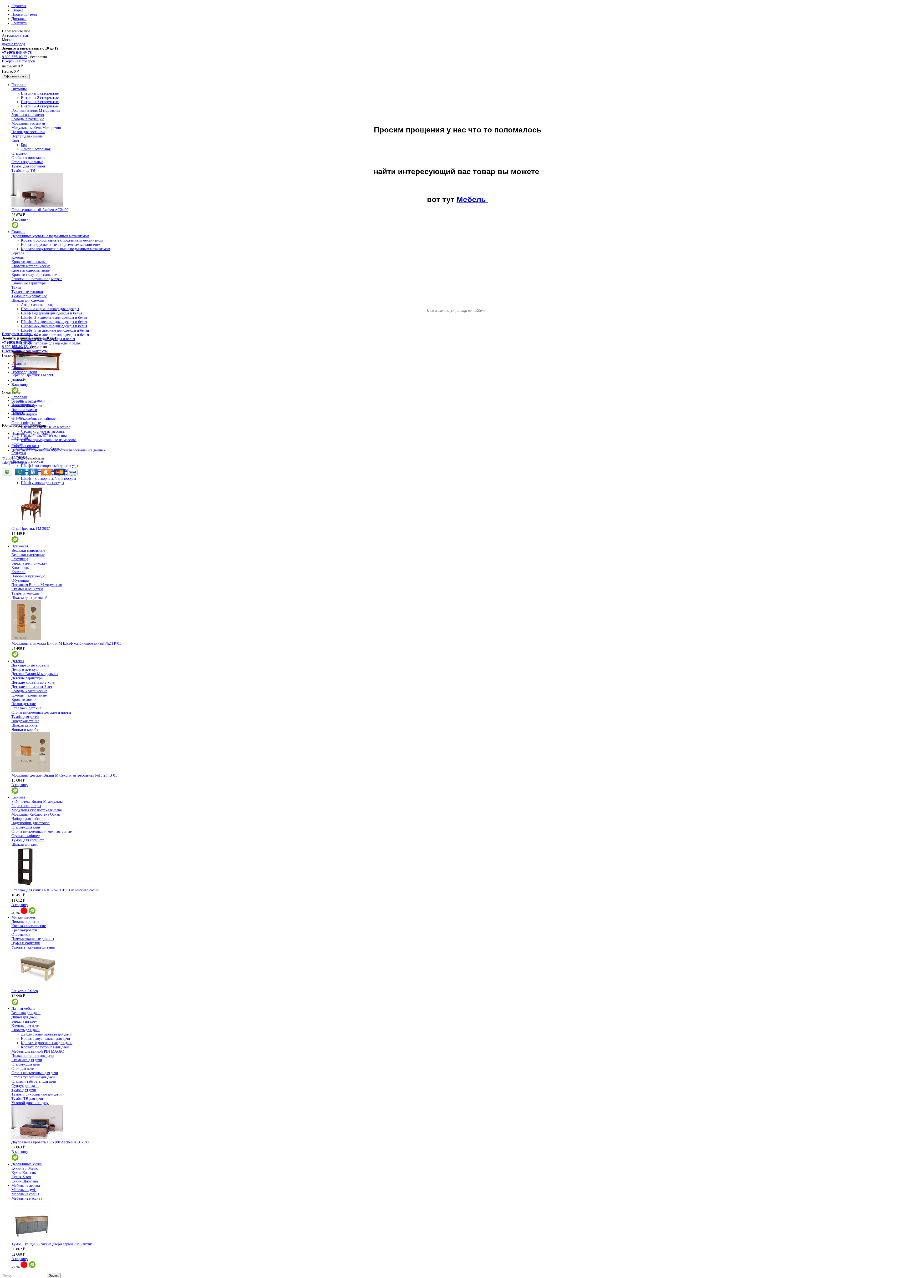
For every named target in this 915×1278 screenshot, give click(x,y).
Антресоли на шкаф (37, 305)
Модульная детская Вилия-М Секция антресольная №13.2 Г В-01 (64, 775)
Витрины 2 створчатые (40, 98)
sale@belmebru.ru (15, 462)
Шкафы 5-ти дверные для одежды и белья (55, 330)
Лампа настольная (36, 149)
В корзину (19, 219)
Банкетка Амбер (24, 991)
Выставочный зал (16, 351)
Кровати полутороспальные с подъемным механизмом (65, 249)
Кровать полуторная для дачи (45, 1047)
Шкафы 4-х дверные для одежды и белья (54, 326)
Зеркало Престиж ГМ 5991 (33, 375)
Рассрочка (19, 438)
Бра (24, 145)
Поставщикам (22, 405)
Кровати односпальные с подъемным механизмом (62, 240)
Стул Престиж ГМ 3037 (30, 528)
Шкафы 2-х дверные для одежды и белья (54, 317)
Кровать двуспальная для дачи (45, 1038)
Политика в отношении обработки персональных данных (58, 450)
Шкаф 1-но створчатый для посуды (49, 466)
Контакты (19, 23)
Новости (18, 413)
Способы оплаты (25, 446)
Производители (24, 14)
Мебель (472, 199)
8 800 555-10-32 (14, 57)
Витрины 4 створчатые (40, 106)
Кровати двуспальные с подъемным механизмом (60, 244)
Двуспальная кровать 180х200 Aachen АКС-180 (50, 1142)
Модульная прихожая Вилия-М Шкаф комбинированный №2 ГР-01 (66, 643)
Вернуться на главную (20, 334)
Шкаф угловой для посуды (42, 483)
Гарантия (18, 6)
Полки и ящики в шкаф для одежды (50, 309)
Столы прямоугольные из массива (48, 440)
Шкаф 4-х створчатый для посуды (48, 478)
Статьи (17, 417)
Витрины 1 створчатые (40, 93)
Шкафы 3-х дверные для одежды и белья (54, 322)
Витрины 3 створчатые (40, 102)
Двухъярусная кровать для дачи (46, 1034)
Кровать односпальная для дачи (46, 1043)
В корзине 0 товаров (18, 61)
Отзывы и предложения (30, 401)
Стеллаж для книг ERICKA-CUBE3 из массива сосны (55, 890)
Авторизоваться (15, 35)
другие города (13, 44)
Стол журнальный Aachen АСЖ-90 (39, 210)
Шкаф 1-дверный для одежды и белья (51, 313)
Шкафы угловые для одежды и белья (51, 343)
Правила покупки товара (31, 433)
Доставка (18, 19)
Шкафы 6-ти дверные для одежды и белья (55, 335)
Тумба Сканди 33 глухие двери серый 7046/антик (51, 1244)
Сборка (17, 10)
